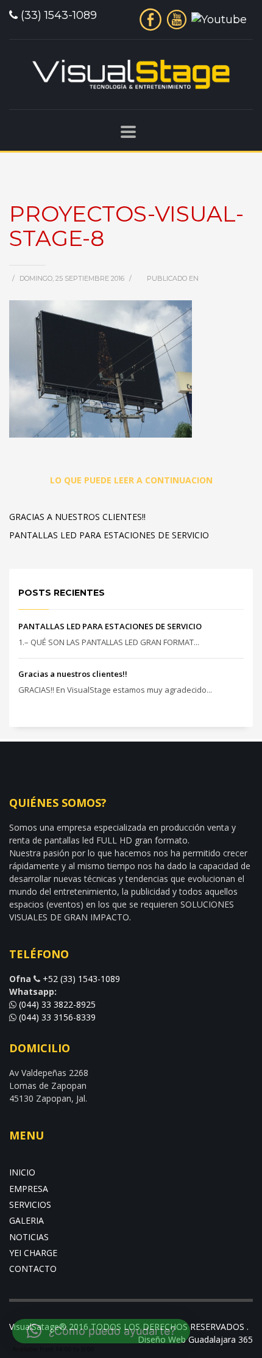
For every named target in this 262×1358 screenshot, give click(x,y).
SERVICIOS (30, 1204)
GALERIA (26, 1220)
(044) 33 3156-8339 (57, 1017)
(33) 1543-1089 (59, 15)
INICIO (22, 1172)
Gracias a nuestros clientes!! (77, 516)
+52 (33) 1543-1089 (81, 978)
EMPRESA (28, 1188)
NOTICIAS (29, 1237)
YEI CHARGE (33, 1253)
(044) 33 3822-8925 (56, 1004)
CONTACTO (33, 1268)
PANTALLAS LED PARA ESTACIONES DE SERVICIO (109, 535)
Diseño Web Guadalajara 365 (195, 1339)
